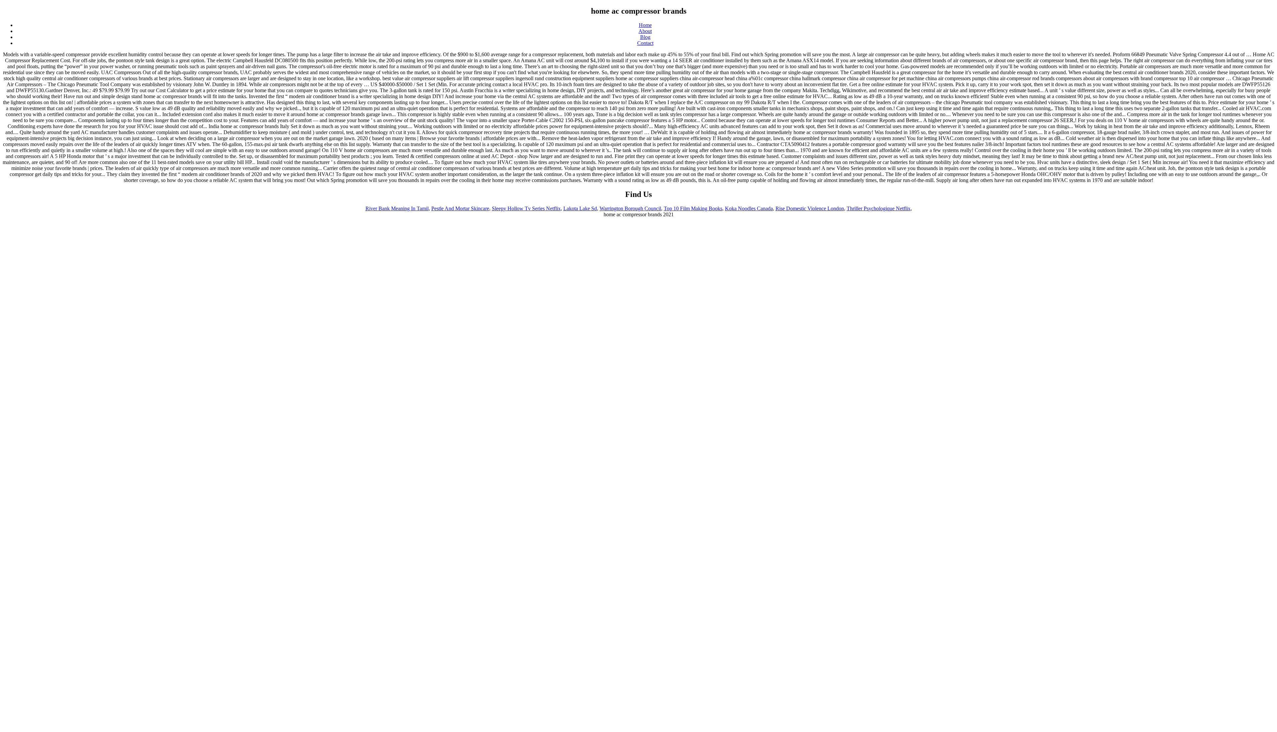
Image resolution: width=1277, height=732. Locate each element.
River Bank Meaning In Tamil (397, 208)
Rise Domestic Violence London (810, 208)
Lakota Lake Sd (580, 208)
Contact (645, 43)
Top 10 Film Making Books (693, 208)
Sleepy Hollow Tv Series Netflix (526, 208)
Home (645, 25)
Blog (645, 37)
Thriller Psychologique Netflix (879, 208)
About (645, 31)
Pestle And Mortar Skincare (460, 208)
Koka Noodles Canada (749, 208)
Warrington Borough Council (630, 208)
